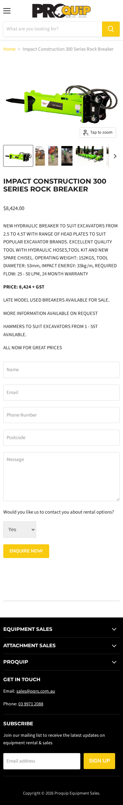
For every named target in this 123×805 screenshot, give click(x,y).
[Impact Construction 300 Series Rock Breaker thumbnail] (18, 155)
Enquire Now (26, 551)
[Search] (111, 29)
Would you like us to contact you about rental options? (58, 512)
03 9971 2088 (30, 704)
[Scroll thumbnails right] (114, 156)
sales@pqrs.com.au (35, 691)
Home (9, 49)
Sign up (99, 760)
